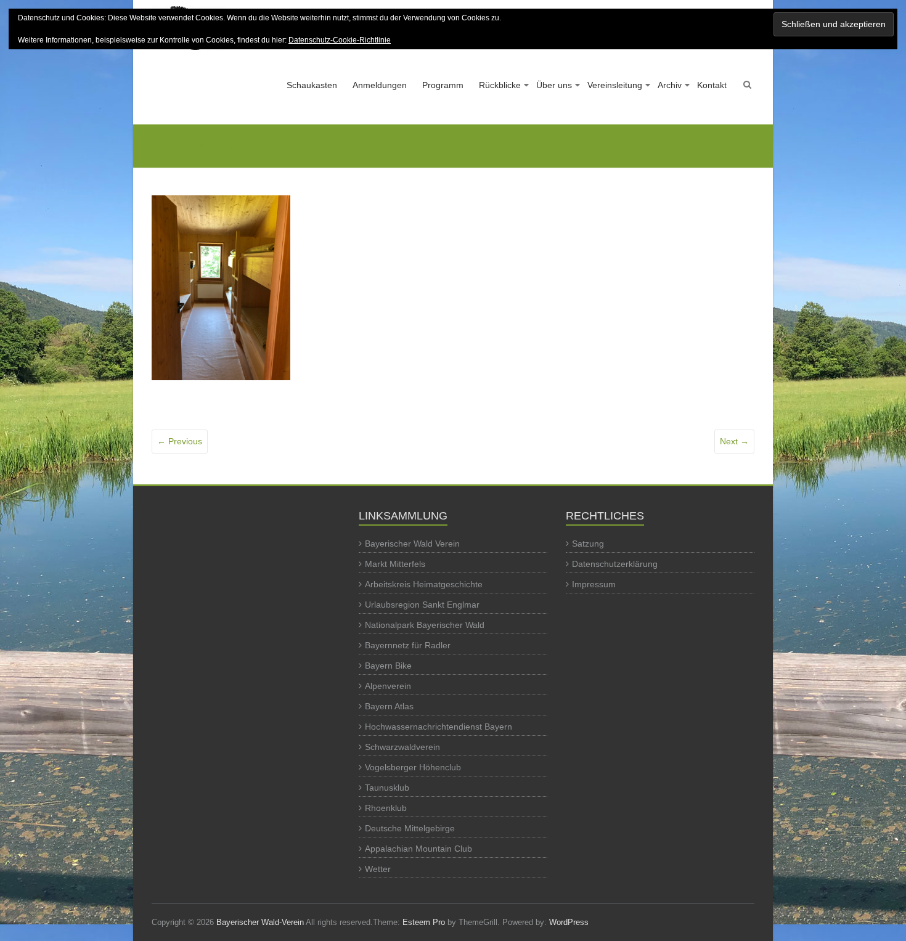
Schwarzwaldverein (402, 747)
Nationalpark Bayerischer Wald (424, 625)
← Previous (179, 441)
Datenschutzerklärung (615, 564)
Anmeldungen (380, 85)
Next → (734, 441)
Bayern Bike (388, 665)
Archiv (670, 85)
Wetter (378, 869)
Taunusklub (387, 787)
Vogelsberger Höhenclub (413, 767)
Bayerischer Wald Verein (412, 543)
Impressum (594, 584)
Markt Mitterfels (395, 564)
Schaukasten (312, 85)
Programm (442, 85)
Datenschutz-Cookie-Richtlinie (339, 40)
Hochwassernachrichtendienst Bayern (438, 726)
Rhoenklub (386, 808)
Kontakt (712, 85)
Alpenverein (388, 686)
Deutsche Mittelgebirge (410, 828)
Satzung (588, 543)
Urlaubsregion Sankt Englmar (422, 604)
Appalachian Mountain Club (418, 848)
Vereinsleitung (614, 85)
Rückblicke (500, 85)
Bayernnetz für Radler (408, 645)
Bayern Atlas (389, 706)
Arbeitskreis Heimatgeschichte (424, 584)
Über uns (554, 85)
